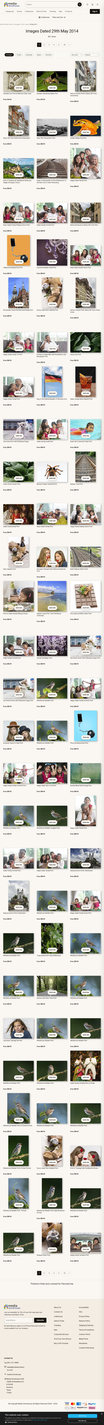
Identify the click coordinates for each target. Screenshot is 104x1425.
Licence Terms (84, 1334)
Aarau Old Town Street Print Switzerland (16, 138)
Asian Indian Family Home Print (80, 268)
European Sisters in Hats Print (13, 743)
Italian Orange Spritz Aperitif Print (81, 399)
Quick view (19, 88)
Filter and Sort (57, 17)
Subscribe (40, 1320)
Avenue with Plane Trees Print (46, 998)
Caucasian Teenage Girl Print (12, 1040)
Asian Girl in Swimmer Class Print (81, 441)
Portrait (19, 55)
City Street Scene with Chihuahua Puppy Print (85, 658)
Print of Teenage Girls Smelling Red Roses (84, 1168)
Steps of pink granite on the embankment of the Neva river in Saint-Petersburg (51, 181)
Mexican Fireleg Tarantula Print (47, 484)
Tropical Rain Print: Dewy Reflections (49, 955)
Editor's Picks (41, 11)
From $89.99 (74, 101)
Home (10, 24)
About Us (57, 1307)
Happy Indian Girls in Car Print (46, 786)
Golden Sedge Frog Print (78, 138)
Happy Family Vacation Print (79, 1255)
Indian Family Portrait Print (45, 225)
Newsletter (83, 1343)
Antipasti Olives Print (43, 1255)
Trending (52, 11)
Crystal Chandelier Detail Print (46, 268)
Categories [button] (10, 11)
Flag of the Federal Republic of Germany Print (52, 399)
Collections (29, 11)
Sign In (94, 11)
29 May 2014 (33, 24)
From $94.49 (7, 99)
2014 (22, 24)
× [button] (101, 1414)
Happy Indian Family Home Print (80, 913)
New (60, 11)
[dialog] (52, 1418)
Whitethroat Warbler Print (45, 700)
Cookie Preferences (86, 1348)
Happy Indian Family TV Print (12, 354)
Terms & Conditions (86, 1330)
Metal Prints (83, 1339)
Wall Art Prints (4, 24)
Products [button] (68, 11)
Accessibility (84, 1307)
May (27, 24)
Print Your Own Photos (62, 1339)
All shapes (9, 55)
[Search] (80, 4)
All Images (17, 24)
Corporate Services (61, 1334)
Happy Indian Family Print (78, 180)
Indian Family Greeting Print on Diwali (82, 1083)
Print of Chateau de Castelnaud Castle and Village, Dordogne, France (17, 181)
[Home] (13, 4)
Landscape (29, 55)
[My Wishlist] (87, 4)
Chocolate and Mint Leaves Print (81, 614)
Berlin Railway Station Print (79, 569)
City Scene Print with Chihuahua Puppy (16, 441)
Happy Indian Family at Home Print (81, 700)
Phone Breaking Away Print (79, 743)
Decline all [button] (82, 1421)
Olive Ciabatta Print (9, 569)
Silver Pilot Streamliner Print (46, 138)
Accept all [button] (82, 1416)
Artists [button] (19, 11)
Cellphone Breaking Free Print (13, 268)
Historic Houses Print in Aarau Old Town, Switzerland (83, 94)
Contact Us (58, 1312)
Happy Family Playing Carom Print (81, 526)
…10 (64, 45)
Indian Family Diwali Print (45, 441)
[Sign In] (97, 4)
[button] (35, 1422)
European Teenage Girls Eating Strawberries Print (51, 570)
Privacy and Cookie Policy (39, 1420)
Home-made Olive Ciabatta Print (47, 310)
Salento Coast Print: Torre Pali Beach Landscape (49, 614)
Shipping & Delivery (86, 1325)
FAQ (80, 1312)
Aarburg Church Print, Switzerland (81, 871)
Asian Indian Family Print (45, 526)
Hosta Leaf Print (75, 354)
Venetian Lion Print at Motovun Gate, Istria (17, 93)
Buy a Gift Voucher (61, 1343)
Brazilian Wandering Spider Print (47, 93)
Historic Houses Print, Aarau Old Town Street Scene (85, 311)
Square (39, 55)
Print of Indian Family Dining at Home (15, 614)
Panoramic (49, 55)
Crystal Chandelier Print (44, 658)
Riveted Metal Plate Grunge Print (81, 786)
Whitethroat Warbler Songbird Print (48, 828)
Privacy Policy (84, 1316)
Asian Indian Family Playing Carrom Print (16, 225)
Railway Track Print (76, 484)
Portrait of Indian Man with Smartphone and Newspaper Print (51, 355)
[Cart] (92, 4)
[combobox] (51, 4)
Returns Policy (84, 1321)
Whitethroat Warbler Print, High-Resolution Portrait (51, 1211)
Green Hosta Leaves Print (11, 484)
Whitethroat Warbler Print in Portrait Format (17, 1126)
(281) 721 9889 (12, 1363)
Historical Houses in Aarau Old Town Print (84, 225)
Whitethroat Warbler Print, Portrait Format (17, 1168)
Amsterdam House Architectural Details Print (18, 310)
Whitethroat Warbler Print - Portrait (14, 1211)
